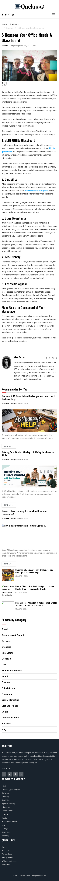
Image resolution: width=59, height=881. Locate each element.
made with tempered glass (36, 190)
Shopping (5, 796)
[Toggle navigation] (53, 14)
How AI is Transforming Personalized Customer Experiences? (25, 512)
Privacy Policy (7, 857)
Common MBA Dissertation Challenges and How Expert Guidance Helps (28, 397)
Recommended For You (14, 389)
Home (4, 24)
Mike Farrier (8, 46)
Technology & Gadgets (11, 789)
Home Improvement (9, 821)
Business (14, 24)
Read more (8, 446)
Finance (5, 814)
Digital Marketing (8, 803)
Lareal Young (9, 403)
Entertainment (7, 811)
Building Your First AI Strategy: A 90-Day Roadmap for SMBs (28, 453)
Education (6, 807)
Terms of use (7, 854)
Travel (4, 786)
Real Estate (6, 800)
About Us (5, 850)
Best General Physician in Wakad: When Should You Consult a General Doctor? (36, 604)
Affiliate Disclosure (9, 861)
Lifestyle (5, 828)
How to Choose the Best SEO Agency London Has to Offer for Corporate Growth (34, 587)
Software (5, 793)
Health (4, 818)
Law (3, 825)
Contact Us (6, 864)
